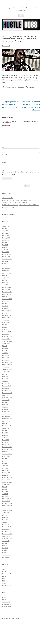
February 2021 (6, 332)
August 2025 (5, 240)
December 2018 (7, 390)
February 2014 (6, 527)
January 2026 (6, 238)
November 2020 (7, 336)
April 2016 (5, 466)
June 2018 (5, 404)
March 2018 (5, 412)
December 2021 (7, 315)
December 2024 (7, 259)
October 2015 (6, 480)
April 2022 (5, 308)
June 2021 (5, 327)
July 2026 (4, 228)
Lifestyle (4, 576)
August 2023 (5, 278)
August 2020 (5, 343)
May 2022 (5, 306)
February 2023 (6, 287)
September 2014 (7, 510)
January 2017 (6, 444)
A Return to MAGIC (7, 198)
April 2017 (5, 437)
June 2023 (5, 282)
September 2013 (7, 538)
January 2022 (6, 313)
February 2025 (6, 254)
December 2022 (7, 292)
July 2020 (4, 346)
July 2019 (4, 374)
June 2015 (5, 489)
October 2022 (6, 296)
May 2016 (5, 463)
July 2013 (4, 543)
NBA (3, 581)
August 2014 (5, 513)
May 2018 (5, 407)
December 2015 (7, 475)
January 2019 (6, 388)
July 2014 (4, 515)
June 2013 (5, 545)
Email (4, 155)
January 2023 (6, 289)
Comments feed (7, 604)
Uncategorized (6, 585)
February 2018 (6, 414)
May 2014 (5, 520)
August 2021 (5, 322)
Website (4, 162)
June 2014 (5, 517)
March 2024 (5, 264)
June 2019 (5, 376)
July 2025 (4, 242)
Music (4, 578)
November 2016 (7, 449)
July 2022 (4, 303)
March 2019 (5, 383)
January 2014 (6, 529)
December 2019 (7, 362)
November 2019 (7, 365)
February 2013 (6, 555)
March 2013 (5, 552)
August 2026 (5, 226)
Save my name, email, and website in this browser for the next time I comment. (20, 173)
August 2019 (5, 372)
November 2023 (7, 273)
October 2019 (6, 367)
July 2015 (4, 487)
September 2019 (7, 369)
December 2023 (7, 271)
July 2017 (4, 430)
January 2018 (6, 416)
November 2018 (7, 393)
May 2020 (5, 350)
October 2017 (6, 423)
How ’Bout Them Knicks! (9, 207)
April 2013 (5, 550)
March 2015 (5, 496)
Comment (6, 126)
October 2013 (6, 536)
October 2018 (6, 395)
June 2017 (5, 433)
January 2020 (6, 360)
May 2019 (5, 379)
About (4, 569)
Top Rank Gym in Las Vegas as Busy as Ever (15, 202)
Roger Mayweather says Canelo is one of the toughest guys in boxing (10, 104)
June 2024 (5, 261)
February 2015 (6, 498)
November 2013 (7, 534)
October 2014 (6, 508)
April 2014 (5, 522)
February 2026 (6, 235)
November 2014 (7, 505)
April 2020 (5, 353)
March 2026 (5, 233)
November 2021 (7, 318)
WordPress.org (6, 607)
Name (4, 147)
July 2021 (4, 325)
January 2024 (6, 268)
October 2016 (6, 451)
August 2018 (5, 400)
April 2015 (5, 494)
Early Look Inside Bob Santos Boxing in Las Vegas (16, 200)
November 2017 (7, 421)
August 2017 (5, 428)
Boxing (4, 571)
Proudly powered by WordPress (11, 618)
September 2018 (7, 397)
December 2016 (7, 447)
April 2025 (5, 249)
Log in (4, 599)
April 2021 (5, 329)
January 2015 (6, 501)
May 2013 (5, 548)
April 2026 (5, 231)
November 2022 (7, 294)
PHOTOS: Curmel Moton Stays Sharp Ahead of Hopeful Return (20, 205)
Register (4, 597)
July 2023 (4, 280)
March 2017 (5, 440)
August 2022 (5, 301)
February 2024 (6, 266)
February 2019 (6, 386)
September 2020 (7, 341)
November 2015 (7, 477)
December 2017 (7, 419)
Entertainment (6, 574)
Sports (4, 583)
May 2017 (5, 435)
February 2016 (6, 470)
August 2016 (5, 456)
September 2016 (7, 454)
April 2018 (5, 409)
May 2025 (5, 247)
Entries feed (6, 602)
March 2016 (5, 468)
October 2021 (6, 320)
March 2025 (5, 252)
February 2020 (6, 357)
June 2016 (5, 461)
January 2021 (6, 334)
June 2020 (5, 348)
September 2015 (7, 482)
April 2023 (5, 285)
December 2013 (7, 531)
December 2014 (7, 503)
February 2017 (6, 442)
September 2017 (7, 426)
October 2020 (6, 339)
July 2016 (4, 459)
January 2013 (6, 557)
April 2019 (5, 381)
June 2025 (5, 245)
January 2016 (6, 473)
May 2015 (5, 491)
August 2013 (5, 541)
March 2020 (5, 355)
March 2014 (5, 524)
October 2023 (6, 275)
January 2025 (6, 256)
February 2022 (6, 310)
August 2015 (5, 484)
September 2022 (7, 299)
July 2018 (4, 402)
